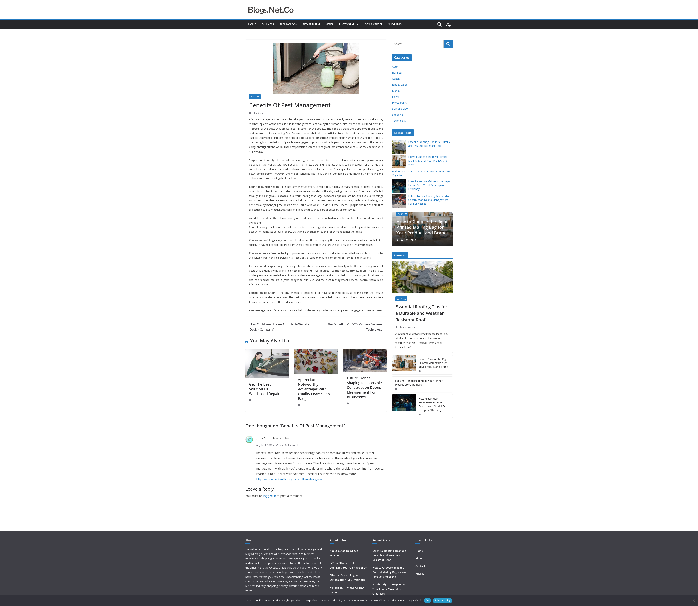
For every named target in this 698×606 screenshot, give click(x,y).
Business (268, 24)
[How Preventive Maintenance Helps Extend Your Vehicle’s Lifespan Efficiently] (404, 406)
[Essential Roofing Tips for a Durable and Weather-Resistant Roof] (422, 277)
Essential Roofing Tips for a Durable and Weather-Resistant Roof (421, 313)
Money (396, 90)
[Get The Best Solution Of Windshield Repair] (267, 352)
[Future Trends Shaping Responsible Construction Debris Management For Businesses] (365, 352)
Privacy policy (442, 600)
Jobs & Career (373, 24)
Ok (427, 600)
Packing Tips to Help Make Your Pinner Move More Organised (423, 227)
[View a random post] (448, 24)
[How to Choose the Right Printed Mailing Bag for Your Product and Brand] (404, 364)
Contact (420, 566)
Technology (288, 24)
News (329, 24)
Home (252, 24)
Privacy (419, 573)
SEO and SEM (311, 24)
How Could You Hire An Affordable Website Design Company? (279, 327)
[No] (693, 600)
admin (259, 113)
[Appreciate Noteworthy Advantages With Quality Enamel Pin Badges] (316, 352)
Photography (348, 24)
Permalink (293, 445)
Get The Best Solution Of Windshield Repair (264, 389)
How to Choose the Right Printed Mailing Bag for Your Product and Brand (428, 160)
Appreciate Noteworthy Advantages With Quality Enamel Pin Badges (314, 389)
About (419, 558)
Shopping (395, 24)
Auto (395, 66)
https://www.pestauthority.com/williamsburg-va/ (289, 479)
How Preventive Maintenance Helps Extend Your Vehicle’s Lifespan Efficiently (429, 185)
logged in (269, 496)
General (396, 78)
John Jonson (412, 239)
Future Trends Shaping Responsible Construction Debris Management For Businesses (364, 387)
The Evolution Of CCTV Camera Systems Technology (355, 327)
